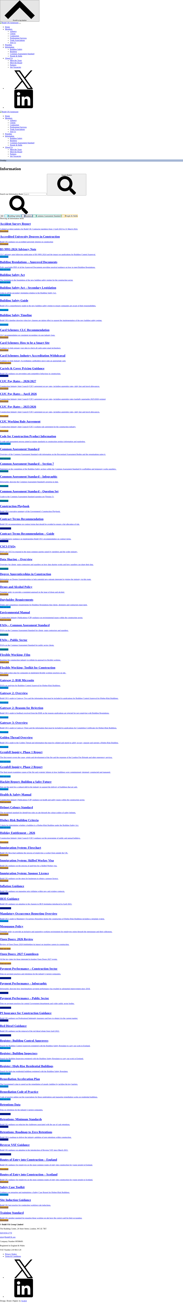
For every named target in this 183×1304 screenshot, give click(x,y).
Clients (12, 34)
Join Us (13, 43)
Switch (24, 1301)
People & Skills (16, 56)
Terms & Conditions (13, 1256)
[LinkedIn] (94, 99)
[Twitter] (94, 80)
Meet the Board (16, 63)
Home (7, 27)
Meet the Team (16, 60)
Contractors (14, 36)
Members (8, 29)
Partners (13, 65)
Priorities (8, 45)
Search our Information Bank (11, 194)
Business (13, 51)
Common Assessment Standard (22, 54)
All (2, 216)
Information (9, 47)
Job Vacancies (15, 67)
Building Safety (16, 49)
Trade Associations (17, 40)
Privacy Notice (11, 1254)
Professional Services (18, 38)
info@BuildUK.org (7, 1237)
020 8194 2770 (6, 1233)
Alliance (13, 31)
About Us (9, 58)
